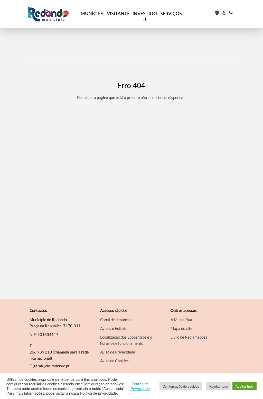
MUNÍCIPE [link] (92, 13)
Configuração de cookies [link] (181, 386)
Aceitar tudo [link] (244, 386)
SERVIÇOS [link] (171, 13)
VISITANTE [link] (118, 13)
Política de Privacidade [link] (140, 386)
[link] (52, 14)
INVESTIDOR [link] (145, 16)
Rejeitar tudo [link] (218, 386)
